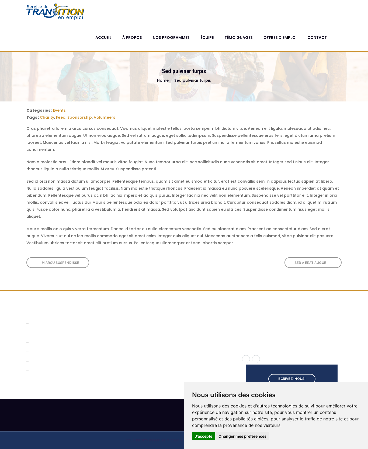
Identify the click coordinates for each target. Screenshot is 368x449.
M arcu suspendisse (60, 263)
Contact (317, 37)
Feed (60, 117)
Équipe (207, 37)
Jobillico (142, 338)
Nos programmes (171, 37)
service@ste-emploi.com (274, 330)
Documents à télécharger (58, 352)
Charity (47, 117)
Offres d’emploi (280, 37)
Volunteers (104, 117)
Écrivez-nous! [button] (291, 379)
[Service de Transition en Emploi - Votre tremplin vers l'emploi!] (56, 12)
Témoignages (238, 37)
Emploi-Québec (151, 322)
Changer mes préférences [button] (242, 436)
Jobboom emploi (152, 330)
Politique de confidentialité (58, 371)
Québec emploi (150, 314)
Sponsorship (79, 117)
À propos (132, 37)
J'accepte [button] (203, 436)
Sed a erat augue (310, 263)
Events (59, 110)
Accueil (103, 37)
